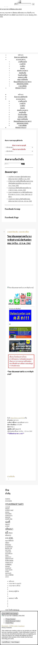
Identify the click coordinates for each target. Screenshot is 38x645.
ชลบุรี (11, 510)
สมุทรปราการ (8, 556)
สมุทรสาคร (7, 558)
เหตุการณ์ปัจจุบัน (22, 79)
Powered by (13, 626)
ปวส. (11, 538)
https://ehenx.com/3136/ (17, 418)
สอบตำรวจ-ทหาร (22, 71)
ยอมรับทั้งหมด (6, 642)
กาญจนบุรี (7, 506)
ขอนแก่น (7, 508)
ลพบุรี (10, 551)
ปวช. (7, 538)
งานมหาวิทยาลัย (12, 231)
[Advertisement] (19, 266)
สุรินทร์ (6, 569)
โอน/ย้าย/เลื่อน (22, 75)
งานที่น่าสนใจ (22, 62)
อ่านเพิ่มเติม (11, 476)
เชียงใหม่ (11, 575)
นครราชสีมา (8, 513)
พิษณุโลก (7, 548)
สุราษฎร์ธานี (8, 568)
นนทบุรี (7, 519)
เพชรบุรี (7, 576)
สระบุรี (11, 558)
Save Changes (15, 642)
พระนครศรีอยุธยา (9, 546)
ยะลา (6, 550)
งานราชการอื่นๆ (24, 231)
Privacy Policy (20, 88)
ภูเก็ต (11, 548)
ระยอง (9, 550)
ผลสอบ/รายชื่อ (22, 77)
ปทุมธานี (7, 524)
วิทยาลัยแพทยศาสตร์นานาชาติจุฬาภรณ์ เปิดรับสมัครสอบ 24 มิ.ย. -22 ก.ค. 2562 (19, 239)
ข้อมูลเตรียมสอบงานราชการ (22, 82)
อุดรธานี (10, 569)
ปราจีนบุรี (7, 526)
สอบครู (22, 68)
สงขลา (7, 555)
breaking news (22, 84)
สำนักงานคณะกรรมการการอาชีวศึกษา (9, 562)
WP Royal (16, 610)
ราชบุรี (6, 551)
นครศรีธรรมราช (8, 515)
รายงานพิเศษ (22, 86)
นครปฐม (7, 512)
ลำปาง (6, 553)
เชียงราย (7, 574)
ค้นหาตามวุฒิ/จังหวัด (20, 57)
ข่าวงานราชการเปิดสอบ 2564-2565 (11, 9)
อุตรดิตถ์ (7, 571)
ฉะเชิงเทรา (7, 510)
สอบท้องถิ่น (22, 73)
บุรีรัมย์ (10, 519)
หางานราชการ (20, 59)
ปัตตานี (6, 540)
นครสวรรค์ (7, 517)
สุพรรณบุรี (7, 566)
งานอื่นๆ (22, 66)
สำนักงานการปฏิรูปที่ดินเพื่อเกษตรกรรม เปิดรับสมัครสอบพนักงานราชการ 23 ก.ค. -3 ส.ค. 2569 (20, 183)
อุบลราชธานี (8, 573)
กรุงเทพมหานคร (14, 503)
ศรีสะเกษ (10, 553)
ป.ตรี (7, 521)
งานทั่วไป (22, 64)
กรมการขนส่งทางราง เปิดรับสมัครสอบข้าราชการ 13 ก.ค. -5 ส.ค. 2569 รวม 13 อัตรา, (20, 194)
